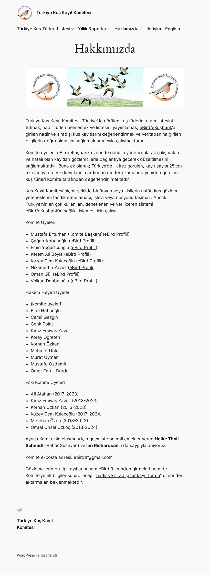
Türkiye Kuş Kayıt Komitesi (63, 12)
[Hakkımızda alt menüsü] (141, 28)
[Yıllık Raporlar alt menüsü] (109, 28)
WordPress (26, 555)
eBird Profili (116, 234)
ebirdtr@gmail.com (93, 457)
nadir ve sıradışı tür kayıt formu (128, 475)
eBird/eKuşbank (156, 127)
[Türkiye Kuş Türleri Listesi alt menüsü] (72, 28)
